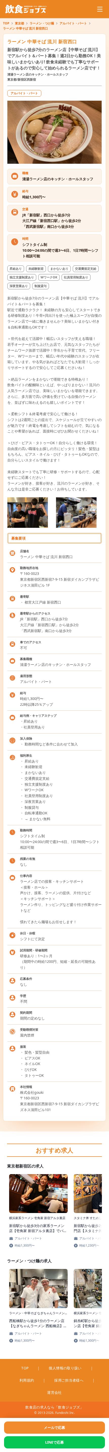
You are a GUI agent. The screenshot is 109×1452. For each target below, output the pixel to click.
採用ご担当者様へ (68, 1380)
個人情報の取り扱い (65, 1368)
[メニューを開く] (100, 9)
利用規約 (27, 1380)
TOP (6, 23)
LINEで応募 (54, 1442)
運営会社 (54, 1392)
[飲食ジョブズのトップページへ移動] (26, 9)
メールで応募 (54, 1427)
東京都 (19, 23)
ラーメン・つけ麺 (42, 23)
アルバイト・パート (73, 23)
